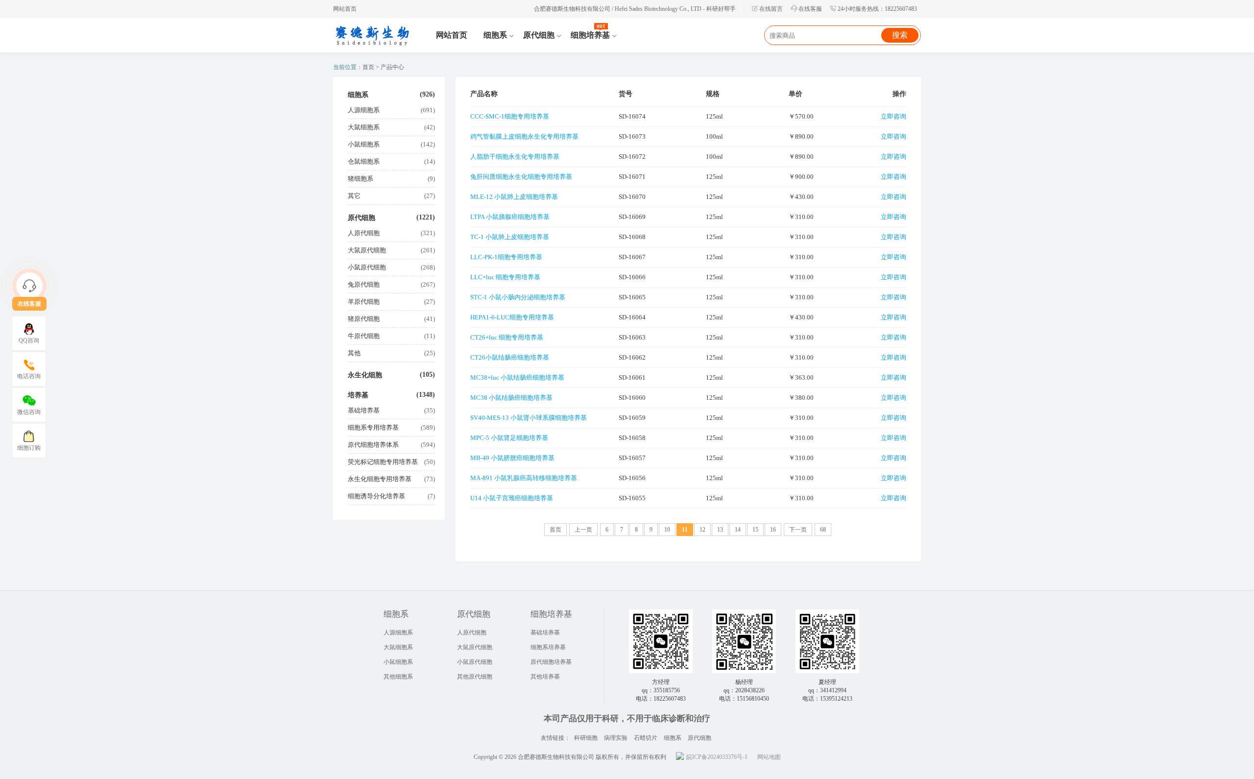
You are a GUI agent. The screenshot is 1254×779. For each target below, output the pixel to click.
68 (823, 529)
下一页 (798, 529)
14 (738, 529)
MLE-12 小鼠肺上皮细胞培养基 (514, 196)
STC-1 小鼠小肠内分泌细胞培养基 (517, 297)
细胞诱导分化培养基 (376, 496)
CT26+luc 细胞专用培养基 (506, 337)
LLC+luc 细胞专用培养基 (505, 277)
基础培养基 (364, 410)
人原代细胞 (364, 233)
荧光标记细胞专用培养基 (383, 461)
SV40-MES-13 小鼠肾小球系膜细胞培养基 (528, 417)
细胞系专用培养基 (373, 427)
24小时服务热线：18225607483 (877, 8)
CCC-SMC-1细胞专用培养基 (509, 116)
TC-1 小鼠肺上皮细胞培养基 (509, 237)
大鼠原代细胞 (367, 250)
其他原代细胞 (474, 676)
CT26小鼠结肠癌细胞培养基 (509, 357)
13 (720, 529)
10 (667, 529)
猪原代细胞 (364, 318)
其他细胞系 (398, 676)
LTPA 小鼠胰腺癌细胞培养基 (510, 216)
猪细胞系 (360, 178)
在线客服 (810, 8)
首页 (368, 67)
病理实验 (615, 737)
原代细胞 (361, 217)
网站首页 (345, 8)
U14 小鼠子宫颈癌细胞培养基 (511, 498)
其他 (354, 353)
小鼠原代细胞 (367, 267)
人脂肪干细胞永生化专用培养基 (514, 156)
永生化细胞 (365, 375)
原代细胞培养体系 (373, 444)
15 (755, 529)
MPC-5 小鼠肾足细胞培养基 (509, 437)
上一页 (583, 529)
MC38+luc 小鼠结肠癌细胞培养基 (517, 377)
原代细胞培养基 (551, 661)
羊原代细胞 (364, 301)
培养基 (358, 395)
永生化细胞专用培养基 (379, 479)
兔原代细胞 (364, 284)
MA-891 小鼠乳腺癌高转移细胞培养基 (523, 478)
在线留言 (771, 8)
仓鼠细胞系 (364, 161)
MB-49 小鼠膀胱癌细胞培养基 (512, 458)
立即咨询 (893, 116)
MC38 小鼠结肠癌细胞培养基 (511, 397)
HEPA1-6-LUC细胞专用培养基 (512, 317)
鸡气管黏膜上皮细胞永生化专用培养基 (524, 136)
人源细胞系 (364, 110)
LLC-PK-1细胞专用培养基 (506, 257)
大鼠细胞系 (364, 127)
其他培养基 (545, 676)
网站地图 (769, 757)
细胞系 (358, 94)
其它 (354, 195)
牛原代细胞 (364, 336)
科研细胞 (586, 737)
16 (773, 529)
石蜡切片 (645, 737)
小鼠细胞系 (364, 144)
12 (702, 529)
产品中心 (392, 67)
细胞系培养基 (548, 647)
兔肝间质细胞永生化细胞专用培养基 (521, 176)
